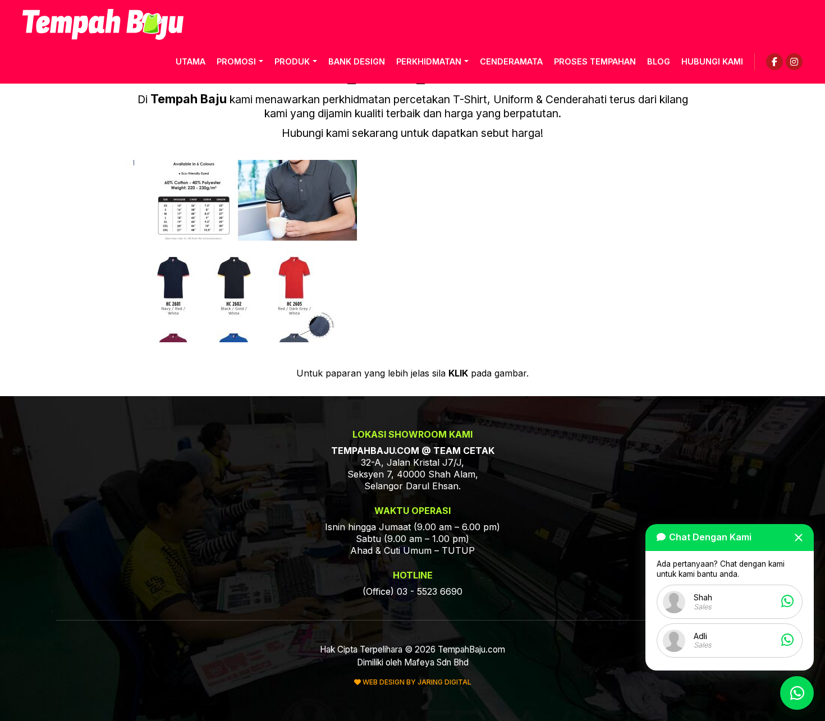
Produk (292, 61)
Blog (658, 61)
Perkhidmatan (428, 61)
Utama (190, 61)
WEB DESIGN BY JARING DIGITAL (416, 682)
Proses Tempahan (595, 61)
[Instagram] (794, 61)
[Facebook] (774, 61)
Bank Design (356, 61)
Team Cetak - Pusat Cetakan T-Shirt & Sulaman (103, 24)
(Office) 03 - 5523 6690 (412, 591)
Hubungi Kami (712, 61)
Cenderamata (511, 61)
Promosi (236, 61)
